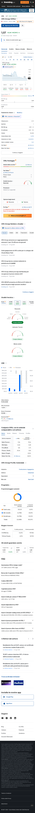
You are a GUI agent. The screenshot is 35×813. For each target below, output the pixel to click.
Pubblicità (21, 730)
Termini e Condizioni (6, 793)
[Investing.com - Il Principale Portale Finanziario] (9, 2)
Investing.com (4, 286)
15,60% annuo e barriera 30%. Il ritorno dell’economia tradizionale (15, 655)
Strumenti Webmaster (7, 736)
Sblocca (30, 95)
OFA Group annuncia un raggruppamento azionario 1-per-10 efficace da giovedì (14, 241)
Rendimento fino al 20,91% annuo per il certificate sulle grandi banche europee (16, 665)
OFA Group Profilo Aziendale (12, 463)
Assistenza (21, 733)
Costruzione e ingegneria (26, 469)
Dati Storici (22, 53)
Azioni (3, 6)
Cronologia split (31, 53)
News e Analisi (20, 49)
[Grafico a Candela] (3, 57)
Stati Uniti (31, 479)
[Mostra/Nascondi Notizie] (11, 57)
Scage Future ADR (7, 547)
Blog (2, 726)
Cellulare (3, 730)
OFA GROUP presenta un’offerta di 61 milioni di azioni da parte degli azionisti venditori (16, 283)
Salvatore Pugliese (9, 659)
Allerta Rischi (4, 803)
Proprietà (16, 53)
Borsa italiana (26, 6)
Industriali (31, 472)
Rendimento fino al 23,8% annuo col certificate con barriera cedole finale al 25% (18, 646)
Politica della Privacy (6, 798)
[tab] (11, 302)
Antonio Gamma (8, 649)
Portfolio (3, 733)
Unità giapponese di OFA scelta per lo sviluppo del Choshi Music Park (17, 252)
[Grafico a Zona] (5, 57)
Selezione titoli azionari (13, 6)
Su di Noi (21, 726)
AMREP (18, 547)
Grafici (11, 49)
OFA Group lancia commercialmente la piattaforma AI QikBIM (13, 262)
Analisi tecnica (7, 297)
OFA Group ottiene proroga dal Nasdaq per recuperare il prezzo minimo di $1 (15, 273)
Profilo (10, 53)
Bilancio (29, 49)
